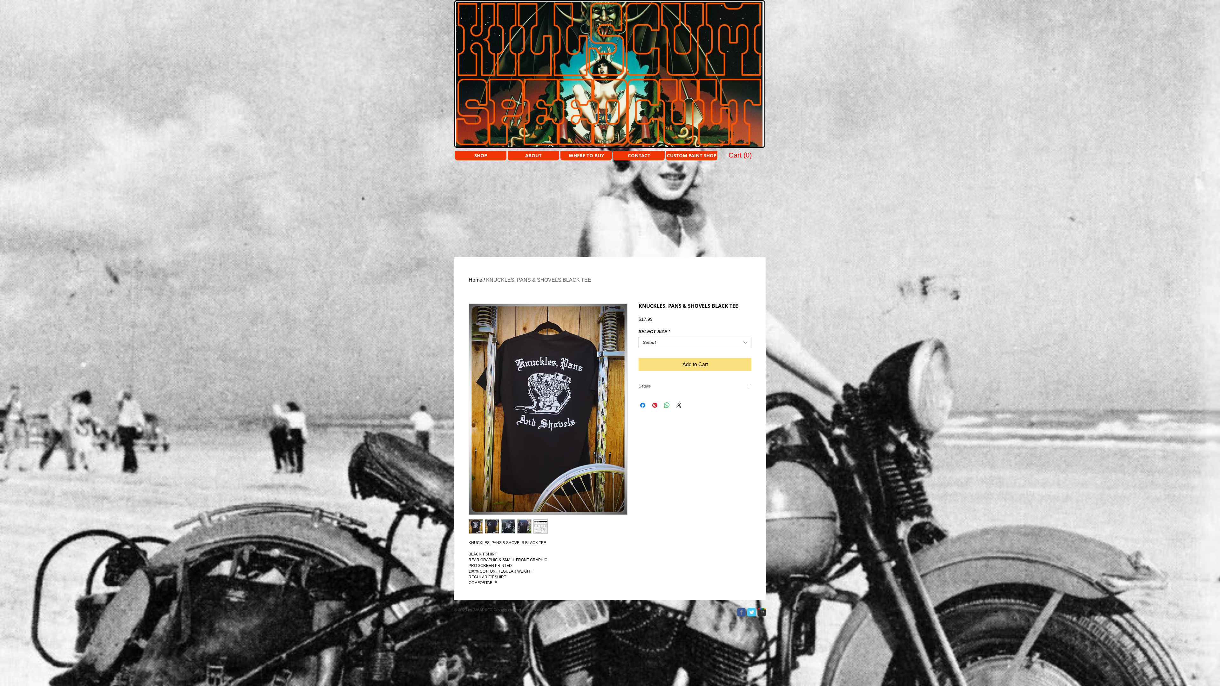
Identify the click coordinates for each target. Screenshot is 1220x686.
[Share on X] (679, 405)
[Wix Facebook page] (741, 612)
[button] (741, 155)
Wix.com (537, 610)
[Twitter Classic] (751, 612)
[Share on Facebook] (643, 405)
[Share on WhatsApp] (667, 405)
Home (475, 280)
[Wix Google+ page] (761, 612)
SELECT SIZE (654, 331)
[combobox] (695, 342)
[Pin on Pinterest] (655, 405)
